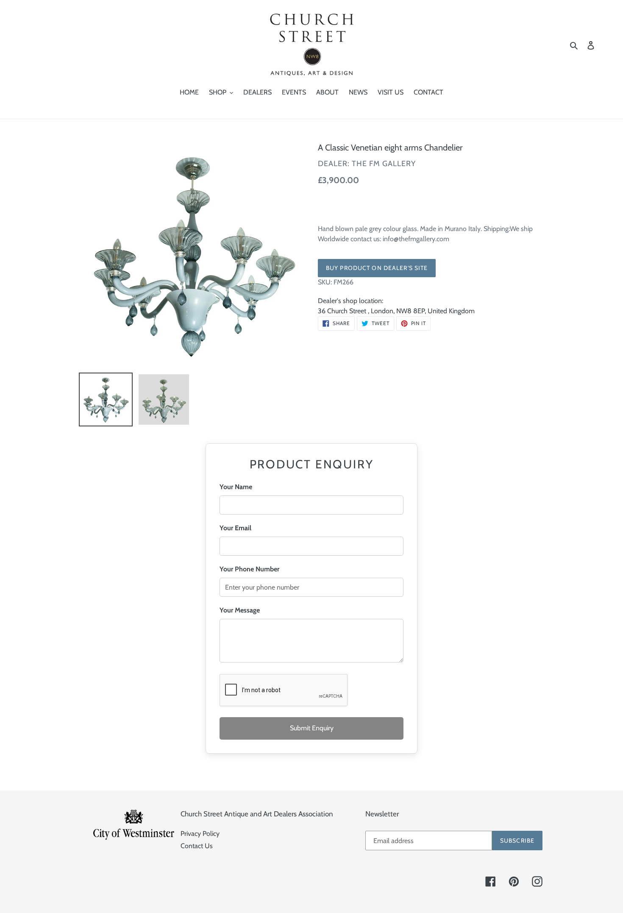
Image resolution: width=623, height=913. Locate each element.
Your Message (240, 610)
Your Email (235, 528)
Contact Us (197, 846)
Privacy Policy (200, 833)
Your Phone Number (249, 569)
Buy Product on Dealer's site (377, 268)
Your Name (236, 487)
